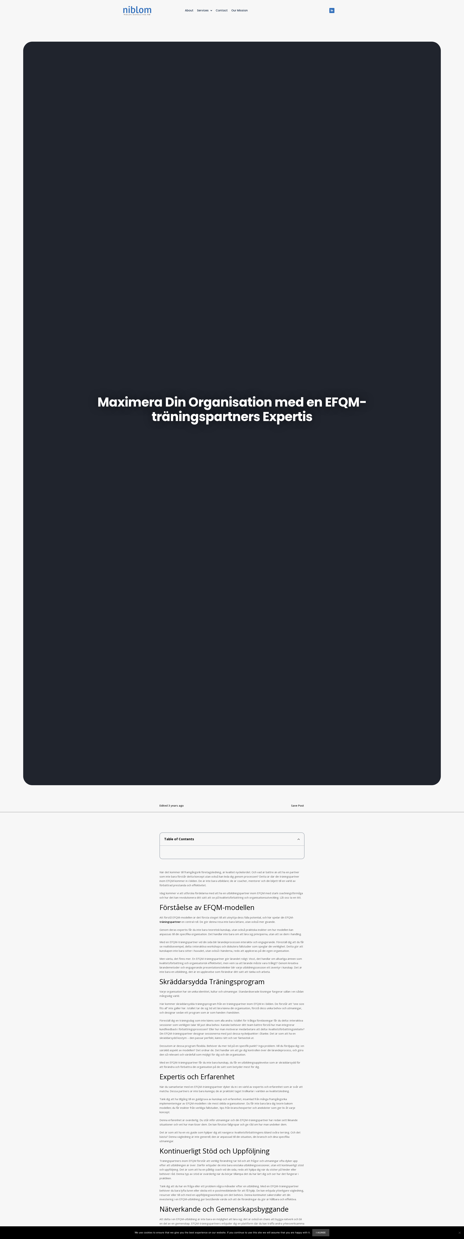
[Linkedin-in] (331, 10)
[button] (298, 839)
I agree (321, 1232)
